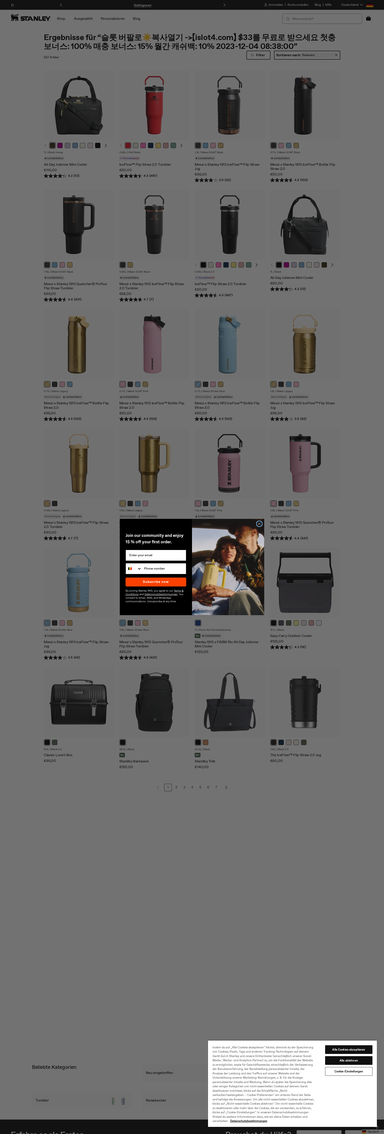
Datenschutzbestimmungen (248, 1121)
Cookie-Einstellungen (348, 1071)
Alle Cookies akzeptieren (348, 1049)
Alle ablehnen (349, 1060)
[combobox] (134, 568)
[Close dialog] (259, 523)
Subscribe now (156, 582)
